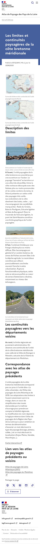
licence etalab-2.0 (10, 541)
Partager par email (26, 485)
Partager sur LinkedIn (20, 485)
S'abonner (14, 491)
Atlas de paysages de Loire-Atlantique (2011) (16, 468)
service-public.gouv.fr (23, 518)
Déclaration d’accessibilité (18, 533)
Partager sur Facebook (7, 485)
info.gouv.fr (6, 518)
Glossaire (14, 530)
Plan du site (5, 530)
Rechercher (32, 2)
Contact (6, 533)
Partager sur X (14, 485)
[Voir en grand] (20, 84)
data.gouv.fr (23, 523)
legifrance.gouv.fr (8, 523)
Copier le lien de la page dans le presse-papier (32, 485)
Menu (37, 2)
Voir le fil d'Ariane (7, 20)
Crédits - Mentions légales (27, 530)
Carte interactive (12, 443)
